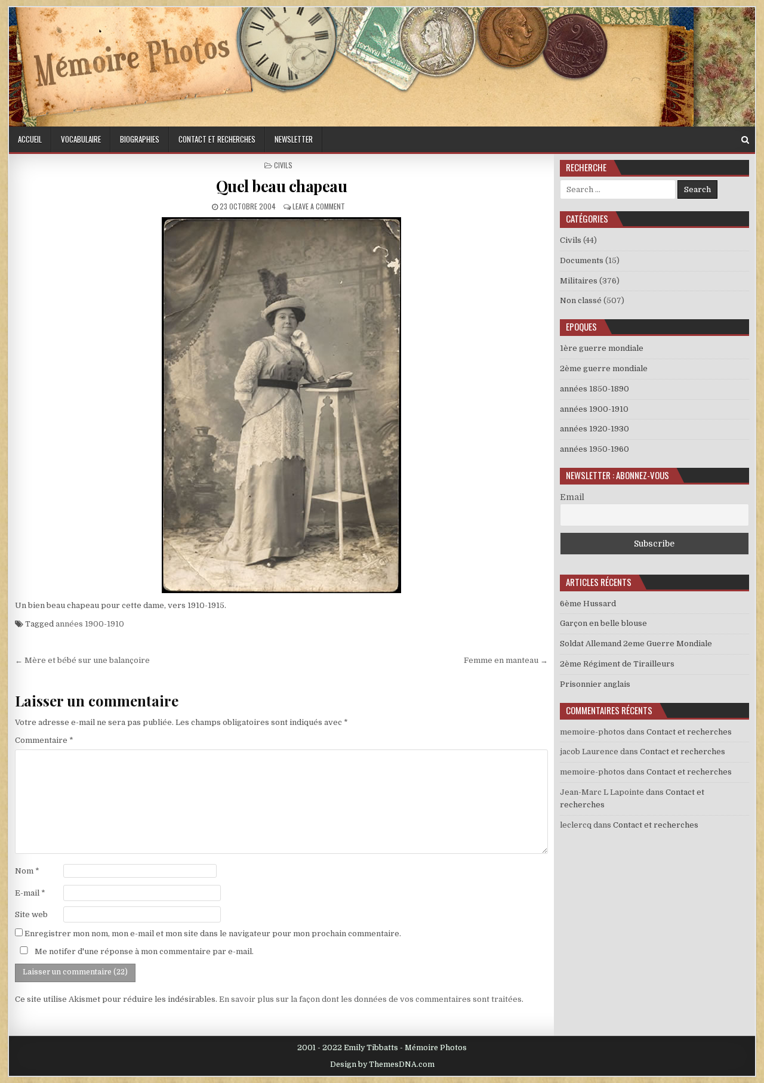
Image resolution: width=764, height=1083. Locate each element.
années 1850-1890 (594, 388)
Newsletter (294, 139)
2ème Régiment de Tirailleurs (617, 663)
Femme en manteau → (506, 660)
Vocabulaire (81, 139)
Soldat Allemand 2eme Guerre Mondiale (636, 643)
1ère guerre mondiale (601, 348)
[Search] (745, 139)
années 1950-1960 (594, 449)
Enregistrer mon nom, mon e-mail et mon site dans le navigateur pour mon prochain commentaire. (212, 933)
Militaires (578, 280)
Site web (31, 914)
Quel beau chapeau (281, 185)
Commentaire (44, 740)
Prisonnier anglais (595, 684)
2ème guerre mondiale (604, 368)
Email (572, 497)
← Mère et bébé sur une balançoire (82, 660)
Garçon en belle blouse (603, 623)
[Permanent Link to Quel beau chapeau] (281, 405)
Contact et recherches (216, 139)
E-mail (30, 892)
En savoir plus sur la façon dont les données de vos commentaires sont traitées (370, 999)
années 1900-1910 (90, 623)
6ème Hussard (588, 603)
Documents (581, 260)
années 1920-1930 (594, 428)
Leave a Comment (318, 206)
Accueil (30, 139)
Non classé (581, 300)
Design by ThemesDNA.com (382, 1064)
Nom (27, 870)
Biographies (139, 139)
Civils (283, 165)
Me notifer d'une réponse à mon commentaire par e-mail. (143, 951)
